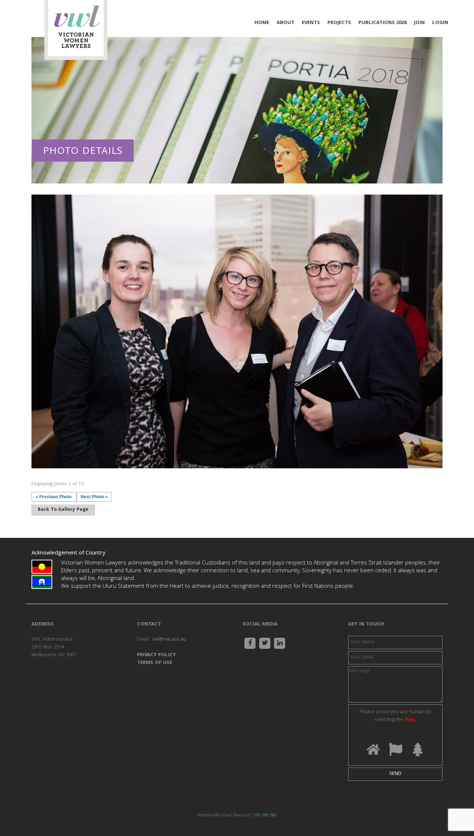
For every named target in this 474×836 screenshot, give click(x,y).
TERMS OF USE (154, 663)
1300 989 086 (264, 815)
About (285, 23)
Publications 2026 (382, 23)
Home (261, 23)
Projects (339, 23)
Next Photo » (94, 496)
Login (440, 23)
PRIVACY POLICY (156, 655)
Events (311, 23)
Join (419, 23)
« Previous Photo (53, 496)
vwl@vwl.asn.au (169, 640)
